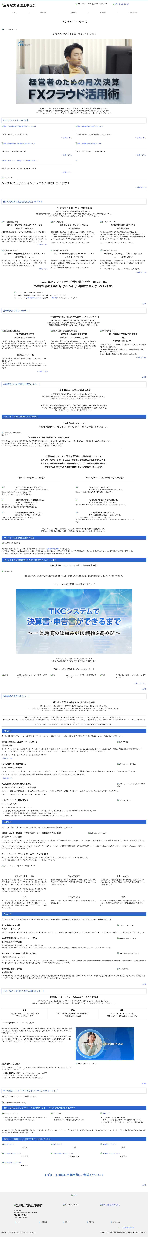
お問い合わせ (132, 12)
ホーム (14, 12)
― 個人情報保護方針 (126, 1228)
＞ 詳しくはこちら (140, 683)
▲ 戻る (144, 303)
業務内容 (74, 12)
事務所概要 (44, 12)
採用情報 (103, 12)
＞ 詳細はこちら (66, 138)
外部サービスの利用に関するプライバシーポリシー (19, 1232)
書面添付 (55, 298)
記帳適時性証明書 (53, 549)
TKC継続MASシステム (35, 298)
